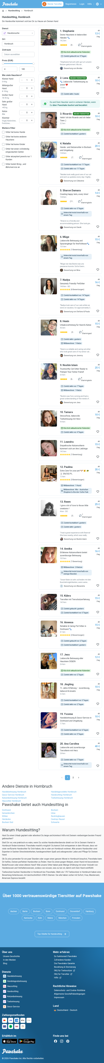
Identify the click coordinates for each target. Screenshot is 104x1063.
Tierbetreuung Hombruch (62, 798)
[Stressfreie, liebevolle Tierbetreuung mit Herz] (70, 422)
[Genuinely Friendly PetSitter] (70, 295)
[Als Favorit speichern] (98, 68)
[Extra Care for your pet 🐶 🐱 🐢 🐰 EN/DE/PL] (70, 479)
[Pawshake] (10, 4)
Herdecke (6, 819)
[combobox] (18, 33)
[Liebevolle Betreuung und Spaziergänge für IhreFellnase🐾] (70, 253)
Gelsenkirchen (8, 813)
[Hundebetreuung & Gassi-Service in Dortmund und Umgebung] (70, 724)
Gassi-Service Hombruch (13, 795)
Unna (53, 813)
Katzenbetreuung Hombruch (14, 798)
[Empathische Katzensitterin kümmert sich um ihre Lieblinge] (70, 449)
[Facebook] (55, 1041)
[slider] (3, 64)
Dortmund (6, 810)
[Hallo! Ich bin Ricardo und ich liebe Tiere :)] (70, 123)
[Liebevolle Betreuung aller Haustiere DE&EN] (70, 664)
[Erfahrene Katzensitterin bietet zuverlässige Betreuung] (70, 567)
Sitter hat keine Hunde (15, 132)
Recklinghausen (58, 816)
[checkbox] (3, 132)
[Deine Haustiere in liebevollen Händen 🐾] (70, 49)
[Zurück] (61, 777)
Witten (5, 816)
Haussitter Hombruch (11, 801)
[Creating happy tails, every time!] (70, 209)
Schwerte (55, 822)
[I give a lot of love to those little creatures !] (70, 520)
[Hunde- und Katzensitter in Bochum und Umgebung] (70, 162)
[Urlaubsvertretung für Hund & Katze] (70, 338)
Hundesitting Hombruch (61, 795)
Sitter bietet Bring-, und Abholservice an (16, 165)
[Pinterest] (67, 1041)
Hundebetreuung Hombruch (14, 792)
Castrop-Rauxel (58, 819)
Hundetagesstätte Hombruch (63, 792)
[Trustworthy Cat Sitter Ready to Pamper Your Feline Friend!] (70, 383)
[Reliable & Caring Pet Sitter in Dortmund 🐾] (70, 633)
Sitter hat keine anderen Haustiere (16, 138)
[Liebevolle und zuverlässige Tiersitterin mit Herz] (70, 755)
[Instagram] (61, 1041)
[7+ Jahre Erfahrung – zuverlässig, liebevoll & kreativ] (70, 694)
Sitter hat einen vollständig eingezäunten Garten (17, 150)
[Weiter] (78, 777)
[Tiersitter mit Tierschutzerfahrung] (70, 604)
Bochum (54, 810)
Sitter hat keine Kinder (15, 144)
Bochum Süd (7, 822)
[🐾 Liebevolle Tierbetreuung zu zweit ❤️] (70, 86)
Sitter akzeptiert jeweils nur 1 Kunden (19, 158)
